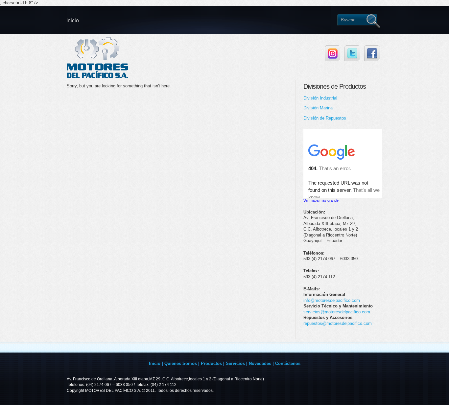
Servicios (235, 363)
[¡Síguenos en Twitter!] (352, 53)
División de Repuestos (324, 118)
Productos (211, 363)
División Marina (318, 107)
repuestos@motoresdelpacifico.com (337, 323)
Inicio (72, 20)
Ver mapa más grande (321, 200)
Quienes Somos (180, 363)
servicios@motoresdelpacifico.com (336, 311)
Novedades (260, 363)
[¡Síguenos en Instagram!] (332, 53)
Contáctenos (287, 363)
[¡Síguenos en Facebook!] (372, 53)
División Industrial (320, 98)
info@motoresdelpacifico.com (331, 300)
